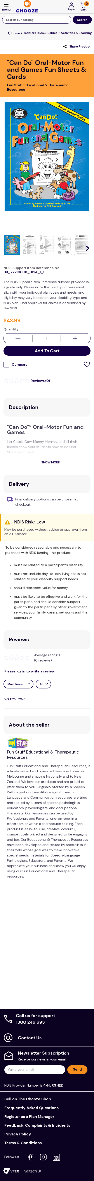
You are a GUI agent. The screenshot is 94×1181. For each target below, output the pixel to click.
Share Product (80, 46)
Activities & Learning (76, 33)
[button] (6, 7)
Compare (20, 364)
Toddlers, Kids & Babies (40, 33)
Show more (50, 462)
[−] (18, 338)
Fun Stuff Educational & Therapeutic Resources (43, 754)
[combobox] (47, 20)
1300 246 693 (30, 1022)
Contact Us (30, 1038)
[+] (75, 338)
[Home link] (15, 33)
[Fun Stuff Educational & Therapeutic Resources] (19, 744)
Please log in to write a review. (30, 671)
